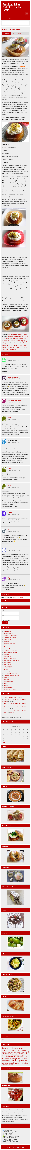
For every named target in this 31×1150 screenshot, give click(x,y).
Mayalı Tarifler (8, 666)
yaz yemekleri (17, 1062)
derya (10, 512)
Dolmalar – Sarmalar (9, 643)
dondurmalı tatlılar (18, 336)
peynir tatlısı (12, 345)
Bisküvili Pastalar (9, 633)
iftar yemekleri (21, 1052)
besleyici (21, 1048)
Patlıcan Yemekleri (9, 672)
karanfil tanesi (23, 338)
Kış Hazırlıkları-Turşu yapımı (11, 660)
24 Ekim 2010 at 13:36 (14, 419)
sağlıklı (21, 1058)
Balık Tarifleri (7, 631)
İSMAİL (12, 712)
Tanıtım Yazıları (8, 683)
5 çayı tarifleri (7, 1048)
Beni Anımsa (6, 620)
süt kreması (8, 1060)
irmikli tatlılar (15, 338)
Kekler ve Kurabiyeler (10, 658)
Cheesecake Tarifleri (10, 637)
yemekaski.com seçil (14, 400)
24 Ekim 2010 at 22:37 (14, 379)
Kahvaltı (6, 654)
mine (13, 33)
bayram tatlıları (16, 1048)
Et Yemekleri (7, 649)
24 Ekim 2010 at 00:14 (14, 579)
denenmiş (10, 336)
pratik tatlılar (19, 345)
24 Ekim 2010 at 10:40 (14, 487)
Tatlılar (25, 334)
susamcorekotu (13, 377)
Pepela (10, 578)
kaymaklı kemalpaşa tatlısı (18, 340)
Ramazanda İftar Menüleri (15, 334)
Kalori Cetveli (7, 656)
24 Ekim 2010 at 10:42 (14, 470)
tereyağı (27, 1060)
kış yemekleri (7, 662)
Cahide (10, 530)
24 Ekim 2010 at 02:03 (14, 551)
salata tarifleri (15, 1058)
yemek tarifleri (25, 1062)
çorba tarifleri (9, 1064)
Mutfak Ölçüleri (8, 668)
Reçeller (6, 677)
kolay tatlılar (24, 342)
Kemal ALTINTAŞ (19, 1147)
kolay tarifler (7, 664)
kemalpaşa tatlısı (15, 342)
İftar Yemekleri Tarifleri (10, 652)
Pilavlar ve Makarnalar (10, 673)
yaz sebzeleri (9, 1062)
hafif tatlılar (8, 1052)
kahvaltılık (12, 1053)
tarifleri (22, 1060)
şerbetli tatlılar (10, 347)
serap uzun (11, 359)
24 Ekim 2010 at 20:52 (14, 402)
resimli (21, 1056)
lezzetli (14, 1055)
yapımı (3, 1062)
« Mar (3, 742)
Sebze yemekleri (8, 681)
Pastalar (6, 670)
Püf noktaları (9, 1056)
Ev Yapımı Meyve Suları (10, 650)
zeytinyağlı (7, 1063)
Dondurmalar (7, 645)
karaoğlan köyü (6, 340)
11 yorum (19, 33)
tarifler (18, 1060)
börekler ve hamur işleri (10, 635)
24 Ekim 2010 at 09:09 (14, 531)
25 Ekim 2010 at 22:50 (14, 360)
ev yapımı (20, 1050)
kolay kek (24, 1053)
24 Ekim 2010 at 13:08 (14, 442)
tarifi (16, 347)
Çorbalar (6, 641)
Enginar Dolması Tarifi (10, 697)
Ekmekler (6, 647)
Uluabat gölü (13, 349)
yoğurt (3, 1063)
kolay (20, 1053)
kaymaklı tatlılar (6, 342)
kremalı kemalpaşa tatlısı (8, 344)
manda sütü (5, 345)
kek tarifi (16, 1053)
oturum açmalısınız (18, 597)
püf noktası (17, 1056)
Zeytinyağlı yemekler (10, 689)
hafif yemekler (14, 1052)
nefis (18, 1055)
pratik (4, 1056)
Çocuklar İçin (7, 639)
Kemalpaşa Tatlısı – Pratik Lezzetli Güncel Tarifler (14, 7)
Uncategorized (8, 687)
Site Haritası (5, 1040)
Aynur (10, 549)
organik (22, 1055)
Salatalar (6, 679)
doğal (13, 1050)
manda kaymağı (20, 344)
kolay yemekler (8, 1055)
